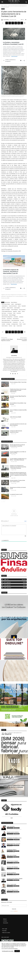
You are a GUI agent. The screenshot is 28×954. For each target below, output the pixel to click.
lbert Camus (4, 313)
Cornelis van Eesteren (13, 305)
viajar (14, 325)
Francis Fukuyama (14, 309)
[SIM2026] (14, 743)
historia (23, 311)
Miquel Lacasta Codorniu (13, 832)
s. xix (20, 322)
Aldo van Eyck (7, 302)
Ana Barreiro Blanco (11, 849)
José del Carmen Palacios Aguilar (14, 878)
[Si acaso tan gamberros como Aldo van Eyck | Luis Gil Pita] (5, 453)
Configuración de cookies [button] (7, 951)
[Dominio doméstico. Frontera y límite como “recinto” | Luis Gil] (5, 482)
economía (3, 307)
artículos (5, 5)
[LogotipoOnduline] (14, 569)
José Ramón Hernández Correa (14, 838)
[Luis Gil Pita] (2, 19)
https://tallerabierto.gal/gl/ (11, 852)
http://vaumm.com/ (10, 858)
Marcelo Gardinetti (11, 872)
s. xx (23, 322)
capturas (3, 407)
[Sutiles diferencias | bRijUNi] (5, 419)
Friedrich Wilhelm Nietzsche (7, 311)
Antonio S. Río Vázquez (12, 867)
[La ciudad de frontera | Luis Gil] (5, 496)
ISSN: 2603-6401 (5, 937)
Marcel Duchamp (5, 314)
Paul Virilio (4, 318)
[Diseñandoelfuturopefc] (14, 716)
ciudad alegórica (18, 304)
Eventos (3, 729)
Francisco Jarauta (22, 309)
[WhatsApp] (15, 23)
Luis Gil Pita (6, 19)
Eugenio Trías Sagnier (6, 309)
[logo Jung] (14, 555)
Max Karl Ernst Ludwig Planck (7, 316)
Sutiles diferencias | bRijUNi (15, 416)
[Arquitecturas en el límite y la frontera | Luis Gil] (5, 489)
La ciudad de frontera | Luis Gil (16, 494)
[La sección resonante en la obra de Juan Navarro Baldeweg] (5, 426)
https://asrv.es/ (9, 869)
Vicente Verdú (19, 325)
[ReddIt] (21, 23)
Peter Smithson (15, 318)
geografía (15, 311)
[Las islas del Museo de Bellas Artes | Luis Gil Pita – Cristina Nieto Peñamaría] (5, 460)
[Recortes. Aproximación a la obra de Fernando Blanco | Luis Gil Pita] (5, 447)
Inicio (2, 5)
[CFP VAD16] (14, 764)
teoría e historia (5, 325)
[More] (24, 23)
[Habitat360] (14, 670)
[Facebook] (6, 23)
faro (2, 386)
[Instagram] (12, 373)
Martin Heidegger (12, 314)
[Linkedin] (18, 23)
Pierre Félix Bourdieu (15, 320)
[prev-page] (2, 438)
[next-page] (4, 438)
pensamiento (9, 318)
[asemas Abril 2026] (14, 627)
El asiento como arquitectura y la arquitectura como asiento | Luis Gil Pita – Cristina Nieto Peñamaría (18, 467)
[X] (9, 23)
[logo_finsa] (14, 562)
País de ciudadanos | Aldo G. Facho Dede (18, 382)
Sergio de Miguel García (12, 890)
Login (25, 521)
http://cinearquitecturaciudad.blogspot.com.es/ (14, 829)
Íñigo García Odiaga (11, 855)
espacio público (17, 307)
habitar (19, 311)
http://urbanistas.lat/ (10, 887)
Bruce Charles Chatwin (6, 304)
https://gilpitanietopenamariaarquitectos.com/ (14, 357)
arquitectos (4, 469)
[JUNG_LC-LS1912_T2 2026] (14, 606)
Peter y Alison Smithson (6, 320)
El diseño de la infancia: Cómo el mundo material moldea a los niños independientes (18, 390)
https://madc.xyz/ (9, 846)
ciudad (12, 304)
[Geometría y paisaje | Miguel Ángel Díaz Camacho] (5, 398)
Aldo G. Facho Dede (11, 884)
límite (14, 313)
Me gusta (24, 579)
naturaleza (21, 316)
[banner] (14, 786)
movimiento (16, 316)
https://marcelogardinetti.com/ (11, 875)
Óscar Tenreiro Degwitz (12, 861)
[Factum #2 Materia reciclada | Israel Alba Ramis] (5, 412)
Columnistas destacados (7, 822)
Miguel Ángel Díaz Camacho (13, 843)
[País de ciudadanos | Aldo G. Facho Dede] (5, 384)
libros (3, 393)
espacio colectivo (10, 307)
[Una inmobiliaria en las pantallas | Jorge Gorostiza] (5, 405)
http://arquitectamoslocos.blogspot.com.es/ (13, 840)
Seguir (24, 582)
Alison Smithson (14, 302)
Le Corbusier (9, 313)
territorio (10, 325)
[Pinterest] (12, 23)
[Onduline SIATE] (14, 649)
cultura (19, 305)
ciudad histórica (5, 305)
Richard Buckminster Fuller (6, 322)
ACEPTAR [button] (17, 951)
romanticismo (15, 322)
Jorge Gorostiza (10, 826)
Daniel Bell (24, 305)
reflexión (22, 320)
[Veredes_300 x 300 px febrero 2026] (14, 694)
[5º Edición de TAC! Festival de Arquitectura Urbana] (5, 433)
